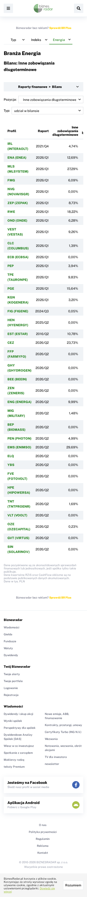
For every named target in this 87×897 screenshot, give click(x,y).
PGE (10, 288)
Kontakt (42, 852)
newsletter (52, 764)
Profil (11, 131)
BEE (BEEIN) (17, 379)
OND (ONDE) (17, 220)
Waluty (8, 648)
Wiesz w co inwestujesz (19, 746)
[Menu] (8, 8)
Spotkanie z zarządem (18, 752)
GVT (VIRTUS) (18, 538)
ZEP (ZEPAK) (17, 203)
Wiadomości (11, 627)
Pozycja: (10, 99)
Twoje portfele (13, 681)
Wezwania (51, 739)
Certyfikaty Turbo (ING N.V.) (63, 732)
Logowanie (11, 688)
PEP (10, 266)
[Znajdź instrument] (78, 8)
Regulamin (43, 839)
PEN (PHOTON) (19, 438)
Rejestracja (11, 695)
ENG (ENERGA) (19, 402)
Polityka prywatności (43, 832)
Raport (43, 131)
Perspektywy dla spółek (19, 727)
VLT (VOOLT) (17, 515)
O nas (42, 825)
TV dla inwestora (56, 757)
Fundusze (10, 641)
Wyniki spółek (13, 721)
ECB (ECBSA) (18, 257)
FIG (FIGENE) (17, 311)
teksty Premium (14, 766)
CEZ (10, 343)
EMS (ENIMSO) (19, 447)
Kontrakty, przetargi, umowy (63, 725)
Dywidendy (11, 655)
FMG (11, 180)
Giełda (8, 634)
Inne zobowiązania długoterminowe (65, 131)
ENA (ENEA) (16, 157)
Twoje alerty (12, 674)
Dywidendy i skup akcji (18, 714)
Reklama (42, 845)
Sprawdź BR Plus (60, 28)
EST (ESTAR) (17, 334)
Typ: (7, 110)
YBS (10, 465)
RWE (11, 212)
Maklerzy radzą (14, 759)
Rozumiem (73, 885)
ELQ (10, 456)
